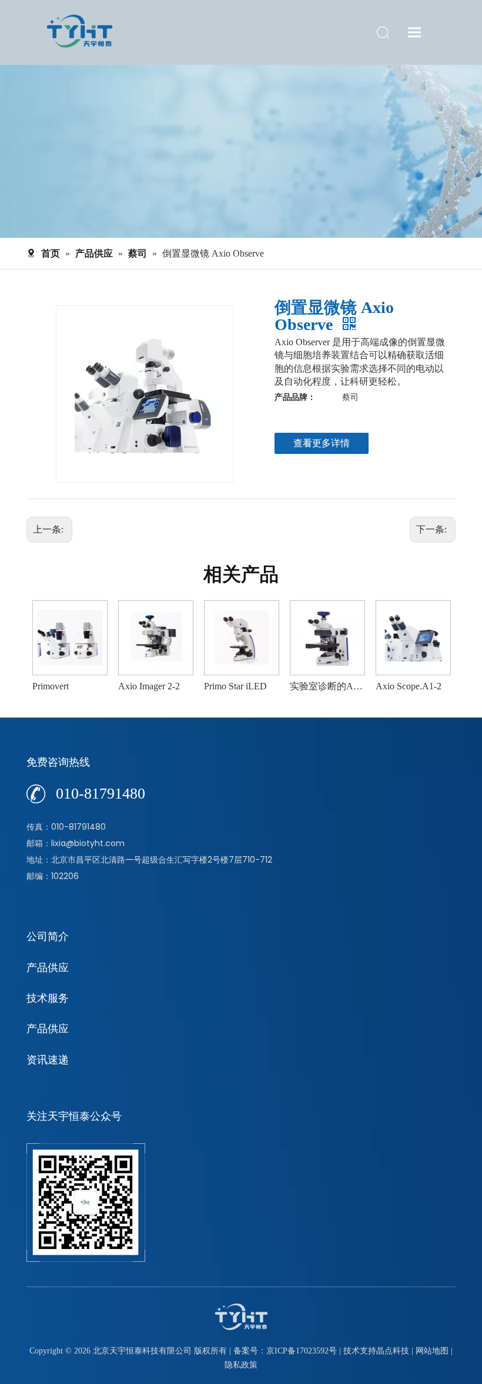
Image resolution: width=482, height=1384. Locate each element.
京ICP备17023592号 (301, 1350)
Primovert (50, 686)
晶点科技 (392, 1350)
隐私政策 (241, 1365)
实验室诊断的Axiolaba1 (327, 686)
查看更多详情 (321, 443)
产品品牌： (295, 397)
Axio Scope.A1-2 (408, 686)
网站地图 (432, 1350)
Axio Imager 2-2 (149, 686)
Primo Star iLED (235, 686)
